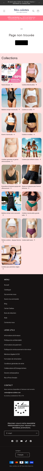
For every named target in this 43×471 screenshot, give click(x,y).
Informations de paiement (12, 345)
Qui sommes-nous (10, 294)
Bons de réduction (10, 313)
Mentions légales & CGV (12, 354)
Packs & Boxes (6, 85)
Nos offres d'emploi (10, 377)
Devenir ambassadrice (11, 373)
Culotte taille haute (27, 240)
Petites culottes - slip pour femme (11, 240)
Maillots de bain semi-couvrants (11, 213)
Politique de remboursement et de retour (17, 349)
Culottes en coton (27, 109)
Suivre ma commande (11, 299)
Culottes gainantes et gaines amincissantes (10, 160)
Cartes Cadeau (9, 308)
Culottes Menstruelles (28, 85)
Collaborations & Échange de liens (15, 368)
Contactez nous (9, 322)
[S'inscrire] (36, 433)
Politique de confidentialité (13, 340)
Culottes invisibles (27, 134)
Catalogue (7, 290)
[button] (4, 11)
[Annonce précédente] (4, 2)
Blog (5, 304)
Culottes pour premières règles (10, 267)
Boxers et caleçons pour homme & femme (31, 187)
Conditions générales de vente (14, 363)
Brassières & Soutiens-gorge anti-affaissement (11, 187)
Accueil (6, 285)
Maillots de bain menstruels (10, 109)
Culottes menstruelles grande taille (30, 214)
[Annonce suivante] (39, 2)
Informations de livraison (12, 335)
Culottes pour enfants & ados (30, 159)
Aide (5, 318)
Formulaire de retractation (12, 359)
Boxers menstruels (7, 134)
